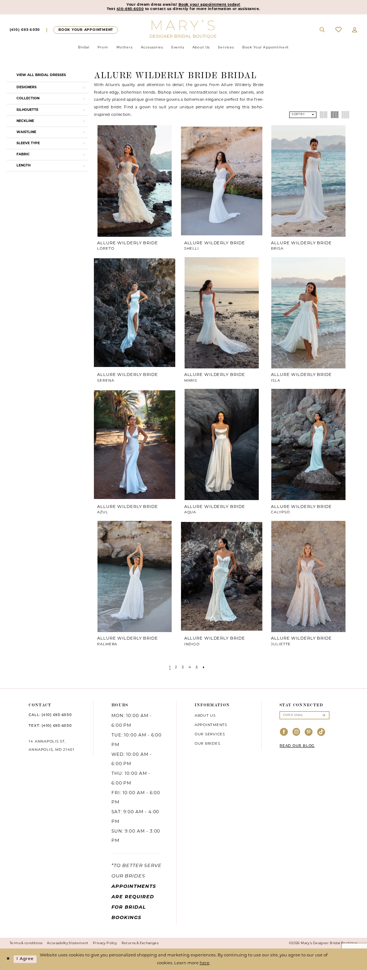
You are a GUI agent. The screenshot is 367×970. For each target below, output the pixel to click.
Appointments (211, 725)
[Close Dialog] (8, 959)
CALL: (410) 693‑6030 (50, 715)
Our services (210, 734)
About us (205, 715)
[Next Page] (204, 667)
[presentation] (134, 180)
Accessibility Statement (68, 943)
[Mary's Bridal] (183, 29)
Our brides (207, 743)
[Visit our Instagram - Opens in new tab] (296, 733)
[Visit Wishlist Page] (338, 30)
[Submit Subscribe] (323, 715)
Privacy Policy (105, 943)
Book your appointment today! (209, 4)
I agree (25, 959)
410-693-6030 (130, 9)
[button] (355, 30)
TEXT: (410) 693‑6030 (50, 726)
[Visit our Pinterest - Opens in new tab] (308, 733)
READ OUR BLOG (297, 746)
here (204, 963)
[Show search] (322, 30)
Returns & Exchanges (139, 943)
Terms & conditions (26, 943)
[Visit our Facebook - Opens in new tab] (284, 733)
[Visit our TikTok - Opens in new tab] (321, 733)
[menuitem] (25, 30)
